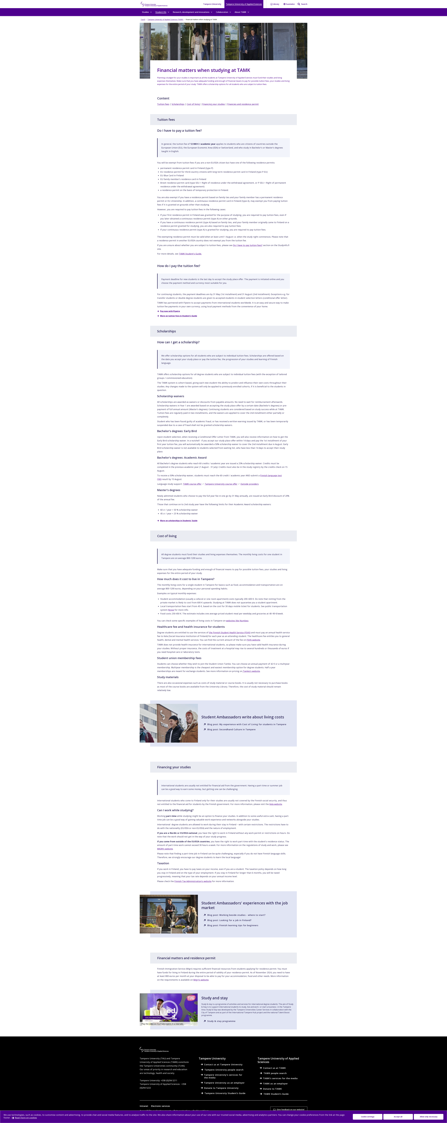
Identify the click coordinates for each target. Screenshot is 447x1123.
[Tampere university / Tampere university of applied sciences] (154, 4)
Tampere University (212, 4)
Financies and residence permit (243, 104)
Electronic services (160, 1106)
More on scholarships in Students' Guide (178, 520)
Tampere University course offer (221, 484)
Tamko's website (251, 671)
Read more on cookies (26, 1117)
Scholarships (178, 104)
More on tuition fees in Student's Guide (178, 316)
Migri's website (201, 979)
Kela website (275, 804)
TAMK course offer (192, 484)
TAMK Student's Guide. (190, 253)
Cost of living (193, 104)
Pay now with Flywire (170, 311)
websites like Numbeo (237, 620)
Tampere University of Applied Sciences (244, 4)
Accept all (398, 1117)
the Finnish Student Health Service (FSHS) (230, 632)
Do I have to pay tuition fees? (247, 245)
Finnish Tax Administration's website (193, 881)
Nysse (171, 609)
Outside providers (249, 484)
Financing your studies (213, 104)
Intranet (144, 1106)
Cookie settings (367, 1117)
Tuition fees (163, 104)
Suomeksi (290, 4)
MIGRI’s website (165, 848)
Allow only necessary (428, 1117)
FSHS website (253, 639)
